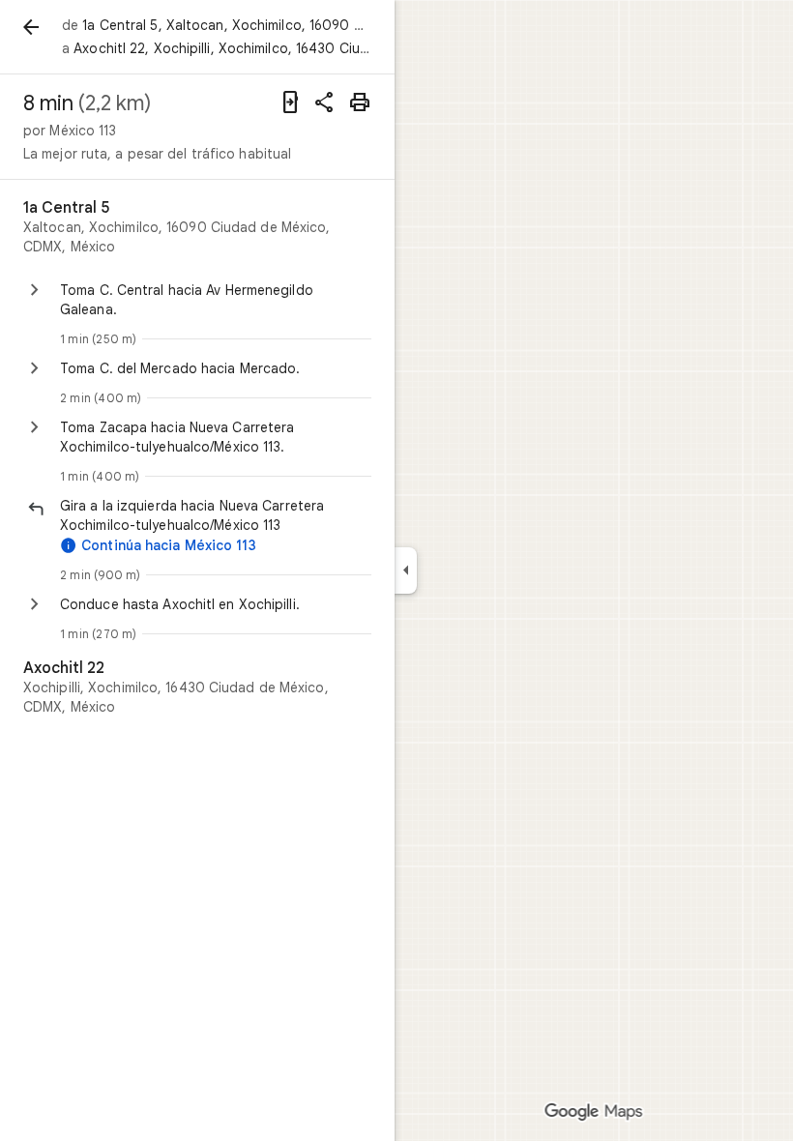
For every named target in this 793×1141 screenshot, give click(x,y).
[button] (215, 515)
